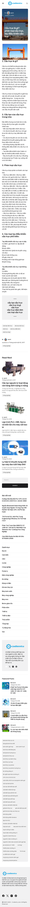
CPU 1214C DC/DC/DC (9, 777)
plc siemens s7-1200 (8, 845)
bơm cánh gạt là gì (8, 746)
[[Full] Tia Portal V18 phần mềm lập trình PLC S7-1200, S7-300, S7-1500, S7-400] (5, 685)
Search (15, 485)
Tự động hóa (6, 628)
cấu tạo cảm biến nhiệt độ (10, 805)
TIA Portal (22, 851)
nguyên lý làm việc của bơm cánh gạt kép (14, 842)
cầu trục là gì (6, 332)
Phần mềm (5, 607)
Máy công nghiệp (8, 595)
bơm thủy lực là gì (8, 762)
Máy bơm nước (7, 591)
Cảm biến (5, 555)
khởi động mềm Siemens (10, 817)
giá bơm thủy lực (7, 808)
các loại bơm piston (8, 783)
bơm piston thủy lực (8, 756)
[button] (3, 3)
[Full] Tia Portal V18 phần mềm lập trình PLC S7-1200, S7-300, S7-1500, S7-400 (19, 690)
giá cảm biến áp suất (20, 808)
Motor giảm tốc (7, 603)
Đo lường (5, 579)
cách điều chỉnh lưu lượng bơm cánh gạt (14, 780)
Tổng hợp (5, 624)
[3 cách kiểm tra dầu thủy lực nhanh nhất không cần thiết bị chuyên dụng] (5, 714)
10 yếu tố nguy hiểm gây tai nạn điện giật (18, 704)
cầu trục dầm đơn (15, 329)
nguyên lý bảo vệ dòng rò (10, 839)
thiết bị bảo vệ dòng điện (10, 851)
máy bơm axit (6, 826)
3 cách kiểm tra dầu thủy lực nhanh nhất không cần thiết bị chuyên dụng (19, 717)
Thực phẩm (6, 619)
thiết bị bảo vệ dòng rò (9, 848)
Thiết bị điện (6, 615)
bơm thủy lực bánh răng (9, 759)
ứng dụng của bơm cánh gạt (10, 857)
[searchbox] (15, 480)
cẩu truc (5, 329)
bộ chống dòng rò (8, 771)
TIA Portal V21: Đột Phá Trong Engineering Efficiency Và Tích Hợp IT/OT (14, 519)
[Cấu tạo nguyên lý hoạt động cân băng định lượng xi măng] (15, 369)
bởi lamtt (13, 683)
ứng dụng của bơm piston (10, 860)
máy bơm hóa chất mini (19, 826)
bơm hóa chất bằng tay (9, 749)
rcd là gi (20, 845)
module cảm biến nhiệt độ (10, 823)
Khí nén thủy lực (7, 587)
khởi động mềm (7, 814)
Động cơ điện (6, 583)
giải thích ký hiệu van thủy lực (11, 811)
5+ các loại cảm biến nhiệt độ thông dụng (19, 730)
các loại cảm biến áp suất (10, 786)
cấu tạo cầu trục (19, 325)
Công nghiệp (6, 346)
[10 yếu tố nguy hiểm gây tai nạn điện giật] (5, 702)
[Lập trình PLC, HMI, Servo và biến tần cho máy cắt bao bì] (15, 408)
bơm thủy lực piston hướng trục (12, 768)
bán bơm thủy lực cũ (8, 740)
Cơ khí (4, 563)
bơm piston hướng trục (9, 752)
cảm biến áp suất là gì (9, 799)
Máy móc (5, 599)
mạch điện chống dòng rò (10, 833)
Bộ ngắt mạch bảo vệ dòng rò (11, 774)
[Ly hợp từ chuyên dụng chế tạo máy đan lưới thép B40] (15, 447)
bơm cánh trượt (20, 746)
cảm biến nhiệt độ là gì (9, 789)
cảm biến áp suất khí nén (10, 793)
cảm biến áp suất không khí (10, 796)
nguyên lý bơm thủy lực (9, 836)
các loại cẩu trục (7, 325)
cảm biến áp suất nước (9, 802)
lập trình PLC (6, 820)
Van (3, 632)
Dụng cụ (5, 571)
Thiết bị (4, 611)
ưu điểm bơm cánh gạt (9, 854)
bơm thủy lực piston (8, 765)
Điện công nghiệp (8, 575)
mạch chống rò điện (8, 829)
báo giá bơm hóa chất (9, 743)
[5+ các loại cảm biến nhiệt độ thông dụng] (5, 728)
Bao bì (4, 551)
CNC (3, 559)
